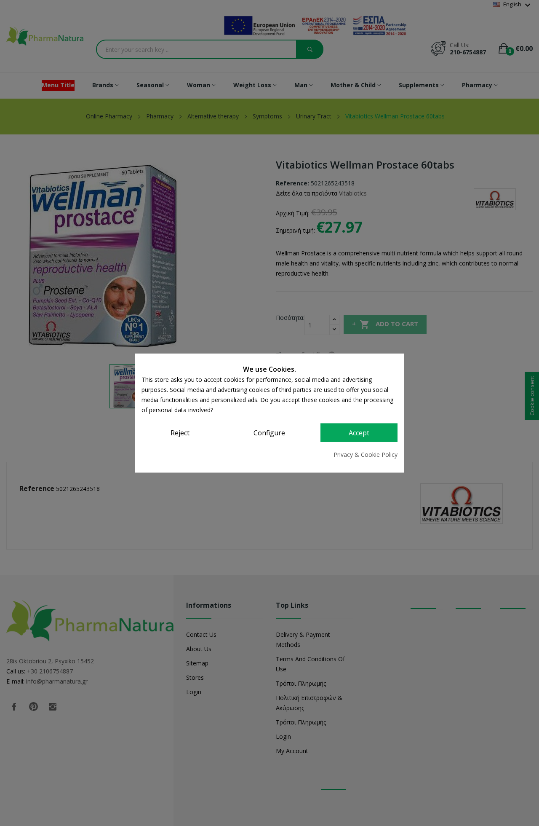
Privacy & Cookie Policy (366, 454)
